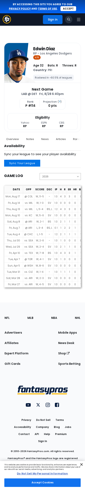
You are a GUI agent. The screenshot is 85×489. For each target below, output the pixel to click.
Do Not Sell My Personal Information (42, 473)
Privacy (26, 420)
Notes (30, 139)
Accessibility (22, 427)
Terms (59, 420)
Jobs (68, 427)
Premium (61, 434)
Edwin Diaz (44, 48)
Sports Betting (69, 364)
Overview (12, 139)
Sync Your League (22, 163)
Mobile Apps (67, 333)
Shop (62, 353)
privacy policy (20, 8)
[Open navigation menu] (78, 19)
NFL (7, 318)
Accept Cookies (42, 482)
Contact (24, 434)
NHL (77, 318)
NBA (54, 318)
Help (47, 434)
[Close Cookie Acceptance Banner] (81, 464)
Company (42, 427)
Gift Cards (12, 364)
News (45, 139)
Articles (61, 139)
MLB (30, 318)
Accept (68, 8)
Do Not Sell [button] (43, 420)
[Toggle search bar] (68, 19)
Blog (57, 427)
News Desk (66, 343)
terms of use (47, 8)
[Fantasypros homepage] (7, 22)
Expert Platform (16, 353)
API (37, 434)
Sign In (42, 441)
